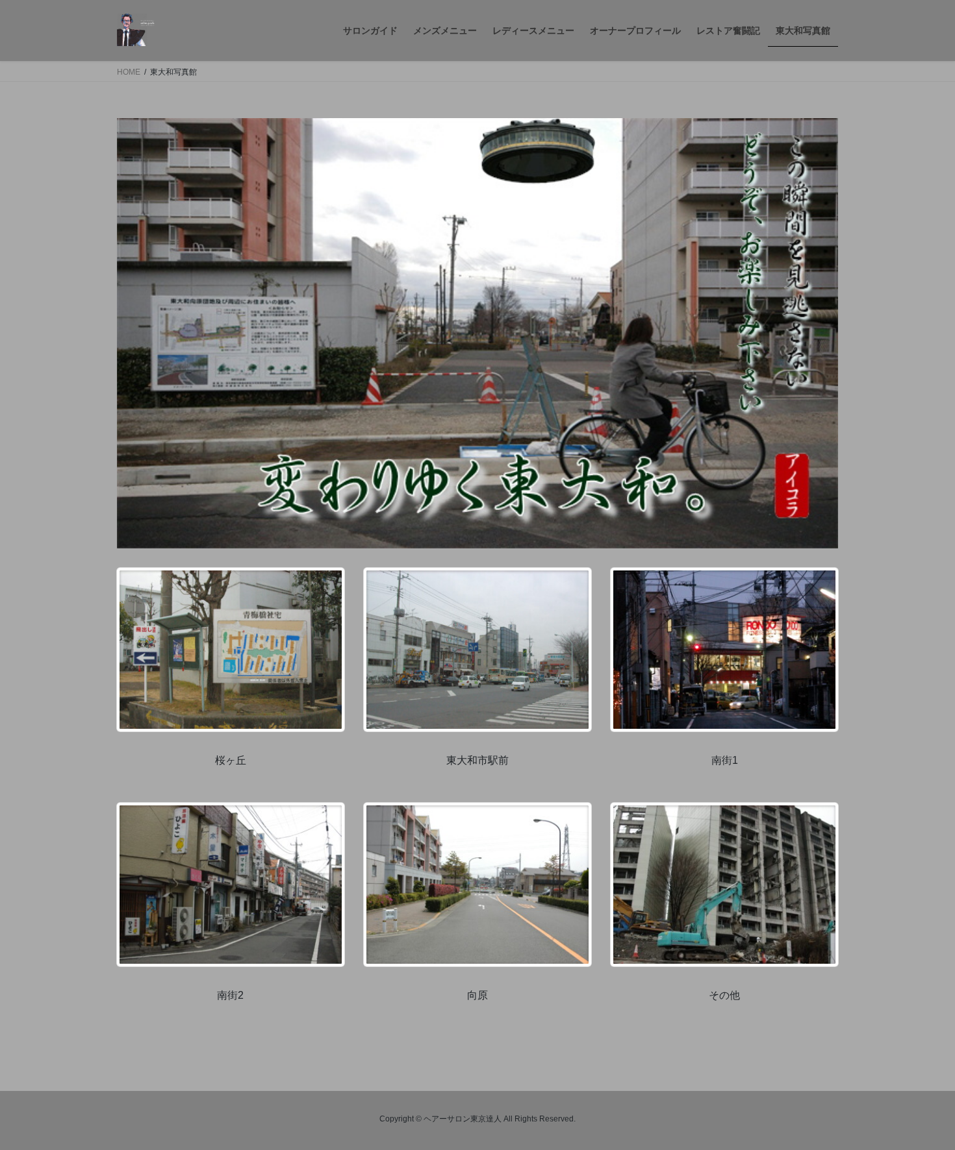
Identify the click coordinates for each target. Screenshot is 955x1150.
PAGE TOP (921, 1104)
